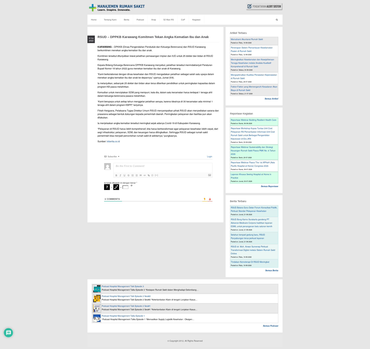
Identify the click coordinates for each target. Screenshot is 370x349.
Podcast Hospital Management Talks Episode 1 (123, 315)
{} (152, 175)
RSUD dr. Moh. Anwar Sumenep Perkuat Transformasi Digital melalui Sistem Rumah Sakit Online (253, 250)
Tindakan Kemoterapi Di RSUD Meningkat (250, 261)
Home (94, 20)
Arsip (153, 20)
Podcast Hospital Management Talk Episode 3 (123, 286)
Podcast (140, 20)
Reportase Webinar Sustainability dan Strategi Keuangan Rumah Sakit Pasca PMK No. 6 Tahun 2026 (253, 150)
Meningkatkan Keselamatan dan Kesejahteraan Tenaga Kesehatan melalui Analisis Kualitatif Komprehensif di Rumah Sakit (252, 63)
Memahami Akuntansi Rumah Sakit (247, 39)
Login (209, 156)
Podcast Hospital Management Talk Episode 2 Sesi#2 (126, 296)
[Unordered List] (137, 175)
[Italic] (120, 175)
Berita (126, 20)
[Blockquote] (141, 175)
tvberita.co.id (113, 141)
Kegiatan (196, 20)
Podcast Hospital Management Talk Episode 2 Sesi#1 (126, 305)
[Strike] (128, 175)
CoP (183, 20)
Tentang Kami (110, 20)
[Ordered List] (133, 175)
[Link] (149, 175)
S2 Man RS (168, 20)
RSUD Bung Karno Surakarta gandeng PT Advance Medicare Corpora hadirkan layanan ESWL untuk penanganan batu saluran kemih (251, 223)
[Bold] (116, 175)
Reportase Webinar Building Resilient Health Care (253, 119)
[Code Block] (145, 175)
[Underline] (124, 175)
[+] (156, 175)
